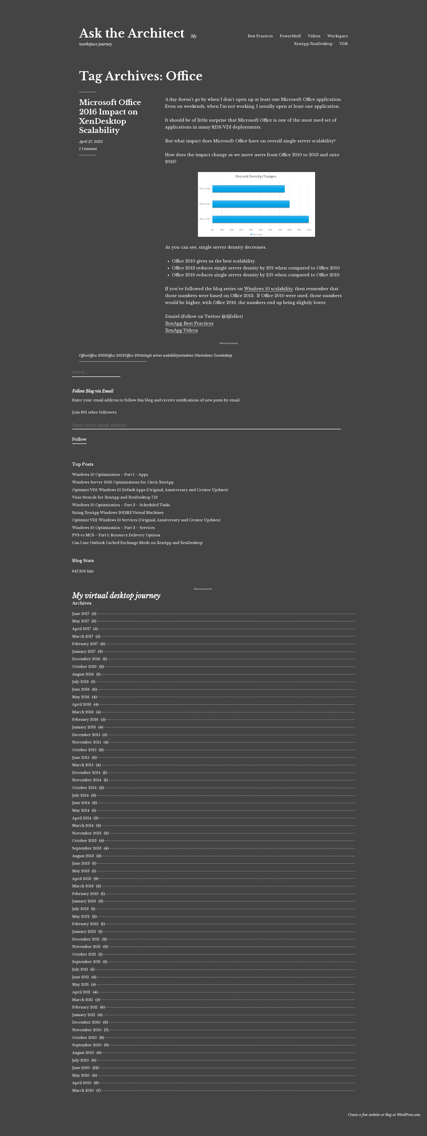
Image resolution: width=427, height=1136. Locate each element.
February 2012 (85, 924)
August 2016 (83, 674)
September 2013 (86, 848)
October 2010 (84, 1037)
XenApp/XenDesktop (313, 44)
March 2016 (83, 712)
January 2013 (84, 901)
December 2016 (86, 659)
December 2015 (86, 735)
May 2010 (81, 1075)
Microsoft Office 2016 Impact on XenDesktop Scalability (110, 116)
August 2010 (83, 1052)
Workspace (337, 36)
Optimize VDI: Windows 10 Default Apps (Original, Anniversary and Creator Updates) (150, 490)
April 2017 (81, 629)
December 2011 (86, 939)
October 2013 (84, 840)
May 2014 (80, 810)
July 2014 (80, 795)
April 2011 (81, 992)
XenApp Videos (181, 330)
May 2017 (80, 621)
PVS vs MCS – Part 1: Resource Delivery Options (116, 535)
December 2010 (86, 1022)
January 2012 (84, 931)
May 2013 (80, 871)
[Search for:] (95, 372)
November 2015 (86, 742)
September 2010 (87, 1045)
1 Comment (88, 149)
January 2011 (83, 1015)
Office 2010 (97, 355)
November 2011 (86, 946)
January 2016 (84, 727)
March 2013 (83, 886)
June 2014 (81, 803)
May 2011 (80, 984)
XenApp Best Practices (189, 323)
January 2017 (83, 651)
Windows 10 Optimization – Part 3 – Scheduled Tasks (121, 505)
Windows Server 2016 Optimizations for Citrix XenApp (123, 482)
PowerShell (290, 36)
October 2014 (84, 788)
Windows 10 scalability (268, 288)
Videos (314, 36)
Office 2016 (134, 355)
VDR (344, 44)
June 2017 (80, 614)
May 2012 (80, 916)
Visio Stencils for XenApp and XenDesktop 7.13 (115, 497)
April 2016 (81, 704)
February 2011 (85, 1007)
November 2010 (87, 1030)
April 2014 (81, 818)
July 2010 (80, 1060)
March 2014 (83, 825)
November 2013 (86, 833)
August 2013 (83, 856)
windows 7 (206, 355)
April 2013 (81, 878)
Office (83, 355)
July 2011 (80, 969)
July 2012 (80, 909)
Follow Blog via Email (92, 391)
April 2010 (81, 1083)
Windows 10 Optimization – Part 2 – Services (113, 527)
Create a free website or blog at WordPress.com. (384, 1115)
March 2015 (82, 765)
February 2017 (85, 644)
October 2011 (84, 954)
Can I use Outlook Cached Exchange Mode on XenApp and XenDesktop (137, 543)
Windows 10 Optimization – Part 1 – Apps (110, 474)
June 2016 (81, 689)
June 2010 (81, 1068)
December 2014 (86, 772)
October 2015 (84, 750)
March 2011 (82, 1000)
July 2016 (80, 681)
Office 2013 (115, 355)
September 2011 (86, 962)
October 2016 (84, 666)
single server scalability (161, 355)
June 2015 (80, 757)
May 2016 (80, 697)
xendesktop (223, 355)
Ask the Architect (131, 33)
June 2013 (81, 863)
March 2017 (82, 636)
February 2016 (85, 719)
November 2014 (86, 780)
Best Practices (260, 36)
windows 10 (188, 355)
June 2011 (80, 977)
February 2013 (85, 894)
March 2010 (83, 1090)
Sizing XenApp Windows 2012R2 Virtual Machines (118, 512)
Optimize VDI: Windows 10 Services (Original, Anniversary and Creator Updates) (146, 520)
